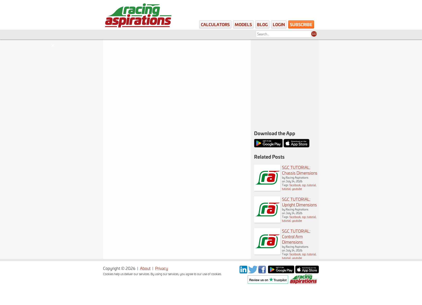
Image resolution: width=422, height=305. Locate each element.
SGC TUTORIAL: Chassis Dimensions (299, 170)
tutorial (286, 188)
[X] (252, 271)
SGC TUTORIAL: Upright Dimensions (299, 201)
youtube (297, 188)
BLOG (262, 24)
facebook (295, 185)
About (145, 268)
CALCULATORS (215, 24)
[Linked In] (243, 271)
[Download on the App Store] (307, 271)
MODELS (243, 24)
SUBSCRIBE (301, 24)
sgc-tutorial (309, 185)
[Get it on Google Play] (281, 271)
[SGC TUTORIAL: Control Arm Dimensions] (267, 253)
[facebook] (262, 271)
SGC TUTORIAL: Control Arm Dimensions (296, 236)
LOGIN (279, 24)
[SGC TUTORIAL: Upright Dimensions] (267, 221)
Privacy (161, 268)
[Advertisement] (285, 68)
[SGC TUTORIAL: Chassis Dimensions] (267, 189)
